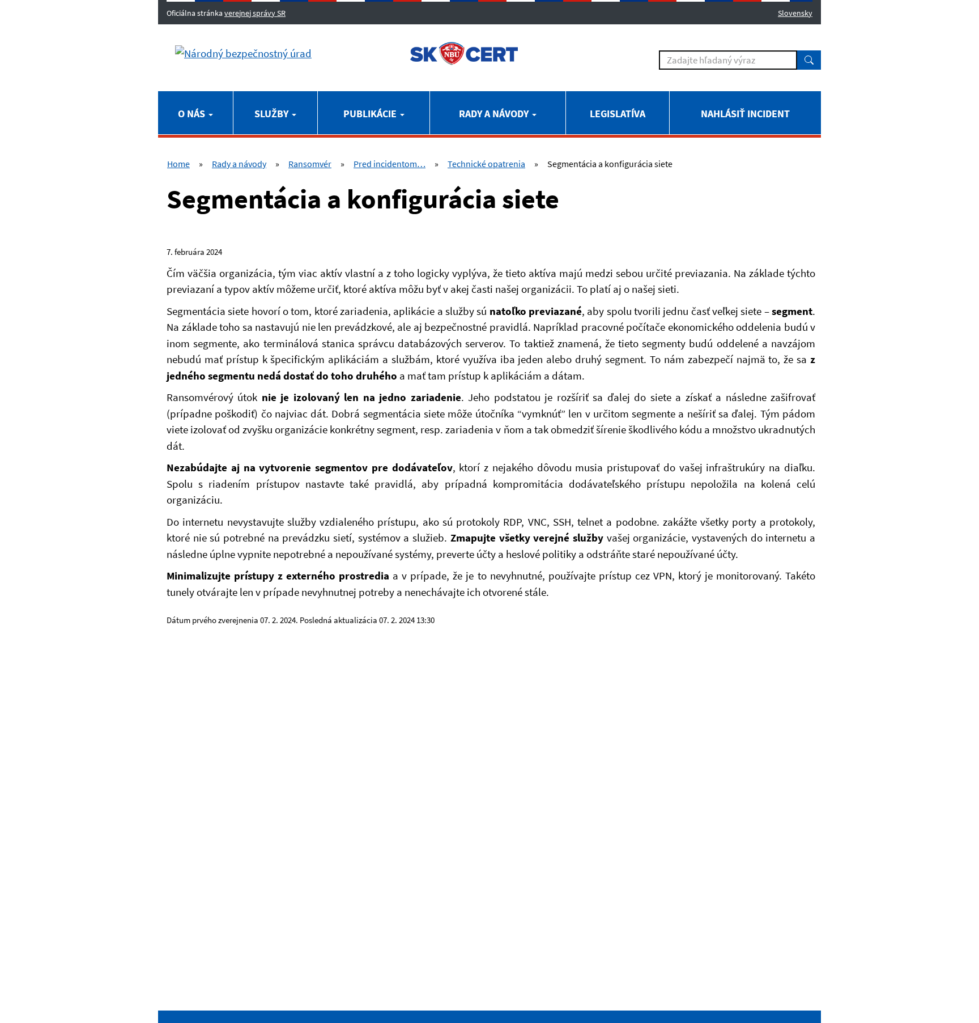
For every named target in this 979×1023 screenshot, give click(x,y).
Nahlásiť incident (745, 113)
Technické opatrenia (486, 163)
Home (178, 163)
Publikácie (371, 113)
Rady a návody (495, 113)
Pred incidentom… (389, 163)
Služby (272, 113)
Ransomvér (309, 163)
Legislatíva (617, 113)
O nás (192, 113)
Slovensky (795, 13)
